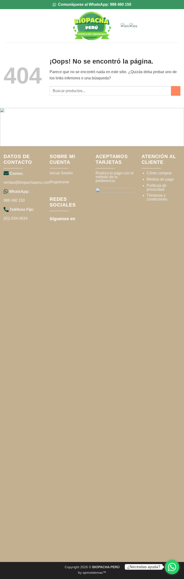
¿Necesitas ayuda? (143, 567)
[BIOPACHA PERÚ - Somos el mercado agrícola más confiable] (92, 26)
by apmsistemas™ (92, 572)
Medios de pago (160, 179)
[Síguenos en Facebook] (81, 218)
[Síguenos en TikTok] (53, 227)
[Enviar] (175, 90)
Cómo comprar (159, 173)
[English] (125, 26)
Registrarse (59, 182)
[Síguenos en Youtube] (60, 227)
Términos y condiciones (157, 197)
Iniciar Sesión (61, 173)
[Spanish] (133, 26)
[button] (6, 26)
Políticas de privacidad (157, 187)
